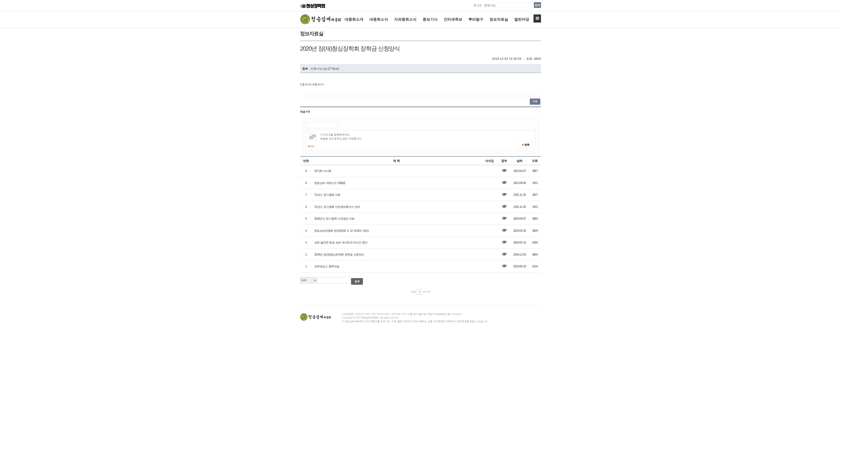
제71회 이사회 (322, 171)
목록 (535, 101)
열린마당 (521, 19)
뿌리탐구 (475, 19)
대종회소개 (354, 19)
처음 (413, 291)
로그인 (478, 5)
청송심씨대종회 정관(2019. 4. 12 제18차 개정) (341, 230)
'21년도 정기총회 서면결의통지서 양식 (337, 206)
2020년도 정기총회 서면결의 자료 (334, 218)
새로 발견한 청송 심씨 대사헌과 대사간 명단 (340, 242)
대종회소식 (378, 19)
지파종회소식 (405, 19)
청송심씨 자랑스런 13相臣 (330, 183)
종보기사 (430, 19)
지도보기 (457, 314)
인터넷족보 (453, 19)
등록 (526, 144)
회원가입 (490, 5)
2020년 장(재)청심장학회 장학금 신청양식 (339, 254)
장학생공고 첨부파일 (326, 266)
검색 (537, 5)
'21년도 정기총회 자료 (327, 194)
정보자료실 (498, 19)
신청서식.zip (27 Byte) (325, 68)
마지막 (426, 291)
